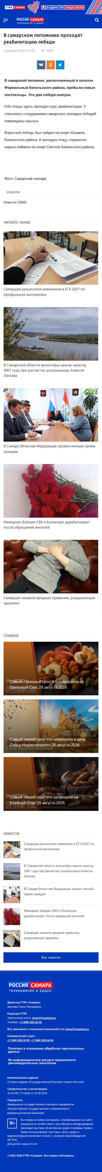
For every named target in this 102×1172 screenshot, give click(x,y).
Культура (13, 192)
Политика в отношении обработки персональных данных (46, 1050)
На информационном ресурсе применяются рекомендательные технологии (42, 1061)
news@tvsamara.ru (44, 1017)
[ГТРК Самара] (30, 21)
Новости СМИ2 (15, 202)
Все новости (51, 957)
